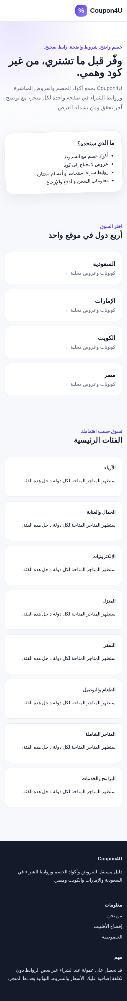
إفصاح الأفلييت (108, 926)
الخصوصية (112, 936)
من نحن (114, 915)
